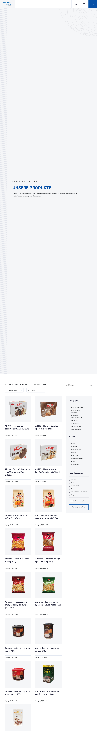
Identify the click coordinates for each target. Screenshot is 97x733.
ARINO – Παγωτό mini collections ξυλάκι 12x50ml (17, 427)
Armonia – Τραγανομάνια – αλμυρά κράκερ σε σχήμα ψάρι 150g (17, 605)
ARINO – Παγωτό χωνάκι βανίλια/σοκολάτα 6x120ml (47, 470)
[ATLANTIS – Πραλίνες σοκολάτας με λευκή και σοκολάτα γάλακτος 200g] (18, 717)
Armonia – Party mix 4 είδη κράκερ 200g (17, 560)
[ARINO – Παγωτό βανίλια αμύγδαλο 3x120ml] (48, 409)
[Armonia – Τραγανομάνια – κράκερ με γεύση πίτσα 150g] (48, 585)
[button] (77, 407)
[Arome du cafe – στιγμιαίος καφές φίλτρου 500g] (48, 674)
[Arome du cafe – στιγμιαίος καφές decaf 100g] (18, 674)
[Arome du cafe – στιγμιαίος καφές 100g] (18, 631)
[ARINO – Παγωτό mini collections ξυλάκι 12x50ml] (18, 409)
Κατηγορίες (74, 400)
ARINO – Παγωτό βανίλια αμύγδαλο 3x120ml (46, 427)
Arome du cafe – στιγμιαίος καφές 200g (48, 649)
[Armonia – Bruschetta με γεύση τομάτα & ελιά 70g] (48, 498)
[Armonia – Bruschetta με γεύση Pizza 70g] (18, 498)
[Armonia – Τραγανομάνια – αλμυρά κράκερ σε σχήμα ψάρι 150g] (18, 585)
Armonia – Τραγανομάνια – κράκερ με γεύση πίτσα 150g (48, 603)
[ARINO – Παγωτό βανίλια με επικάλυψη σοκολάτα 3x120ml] (18, 452)
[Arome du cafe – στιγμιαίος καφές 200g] (48, 631)
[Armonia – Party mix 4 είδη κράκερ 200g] (18, 541)
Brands (72, 437)
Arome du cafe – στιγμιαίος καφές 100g (17, 649)
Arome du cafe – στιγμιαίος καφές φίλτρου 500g (48, 692)
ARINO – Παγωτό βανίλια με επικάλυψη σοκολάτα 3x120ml (17, 472)
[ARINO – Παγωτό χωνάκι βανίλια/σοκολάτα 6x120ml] (48, 452)
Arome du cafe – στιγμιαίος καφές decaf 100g (17, 692)
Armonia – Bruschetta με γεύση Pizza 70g (16, 516)
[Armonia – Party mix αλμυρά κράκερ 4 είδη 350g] (48, 541)
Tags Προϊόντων (76, 473)
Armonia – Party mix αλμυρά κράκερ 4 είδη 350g (47, 560)
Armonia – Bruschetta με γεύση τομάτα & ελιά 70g (46, 516)
